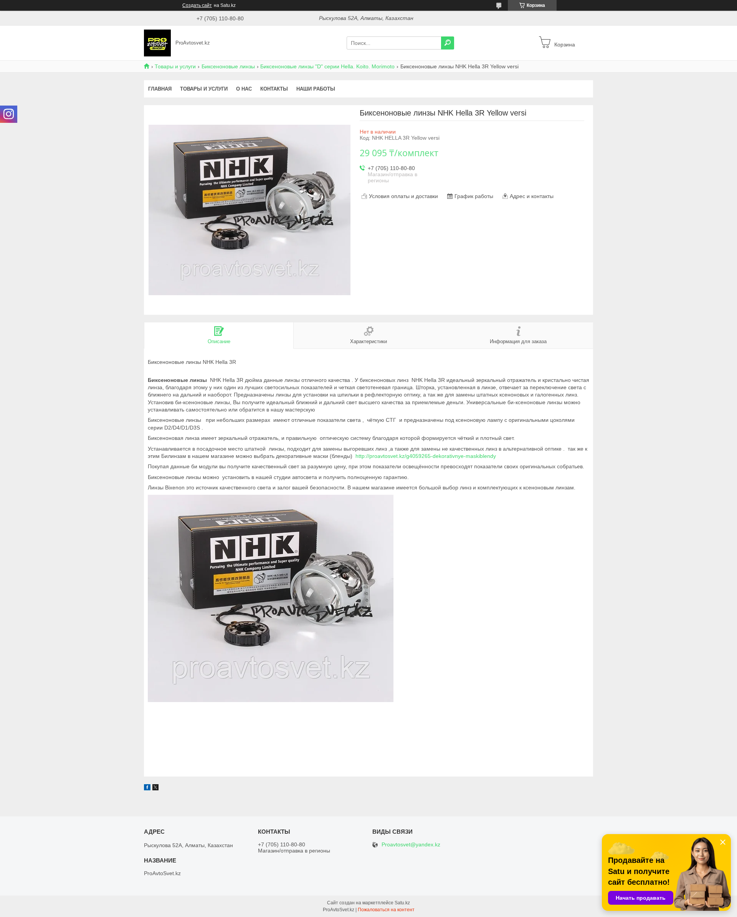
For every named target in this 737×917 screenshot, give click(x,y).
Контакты (274, 89)
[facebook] (147, 788)
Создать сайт (197, 5)
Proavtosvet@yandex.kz (411, 845)
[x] (155, 788)
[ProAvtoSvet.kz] (157, 43)
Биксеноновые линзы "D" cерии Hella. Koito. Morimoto (327, 66)
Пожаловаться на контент (386, 909)
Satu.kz (402, 902)
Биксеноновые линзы (228, 66)
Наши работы (315, 89)
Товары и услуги (175, 66)
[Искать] (447, 43)
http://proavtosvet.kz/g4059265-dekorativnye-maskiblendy (425, 456)
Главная (160, 89)
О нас (244, 89)
